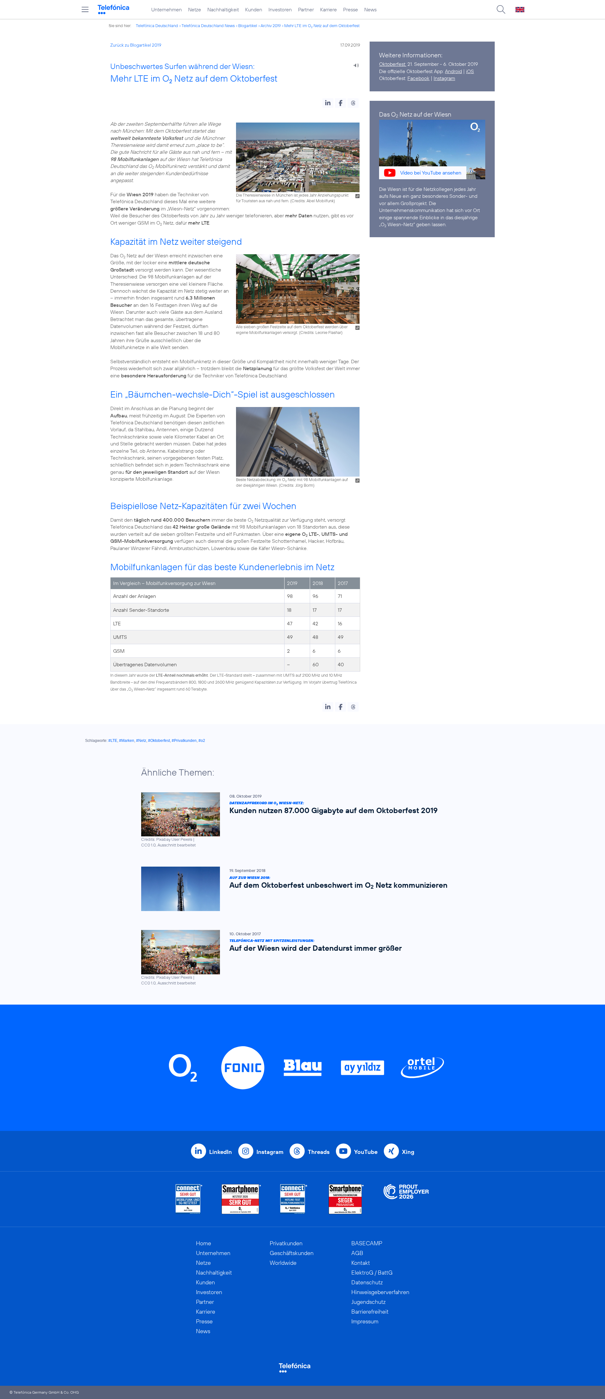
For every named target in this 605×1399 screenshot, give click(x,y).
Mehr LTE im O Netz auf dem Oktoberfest (322, 25)
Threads (319, 1151)
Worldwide (283, 1262)
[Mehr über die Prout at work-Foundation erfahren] (406, 1199)
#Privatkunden (184, 740)
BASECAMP (366, 1243)
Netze (194, 9)
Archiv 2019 (271, 25)
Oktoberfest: (392, 64)
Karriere (328, 9)
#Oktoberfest (159, 740)
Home (203, 1243)
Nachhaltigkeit (223, 9)
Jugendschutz (368, 1301)
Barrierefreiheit (370, 1311)
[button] (327, 103)
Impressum (364, 1321)
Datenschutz (367, 1282)
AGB (357, 1253)
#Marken (126, 740)
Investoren (280, 9)
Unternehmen (166, 9)
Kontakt (360, 1262)
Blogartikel (247, 25)
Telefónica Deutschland (157, 25)
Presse (350, 9)
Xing (408, 1151)
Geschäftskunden (292, 1253)
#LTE (112, 740)
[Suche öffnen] (501, 9)
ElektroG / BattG (372, 1272)
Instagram (444, 78)
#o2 (202, 740)
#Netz (141, 740)
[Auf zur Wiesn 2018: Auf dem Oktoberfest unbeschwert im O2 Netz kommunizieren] (299, 888)
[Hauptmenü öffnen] (85, 9)
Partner (306, 9)
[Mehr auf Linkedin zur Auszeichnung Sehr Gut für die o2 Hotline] (294, 1199)
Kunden (253, 9)
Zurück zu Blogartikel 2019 (135, 45)
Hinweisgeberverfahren (380, 1292)
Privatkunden (286, 1243)
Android (453, 71)
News (370, 9)
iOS (470, 71)
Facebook (418, 78)
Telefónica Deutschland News (208, 25)
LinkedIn (220, 1151)
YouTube (365, 1151)
